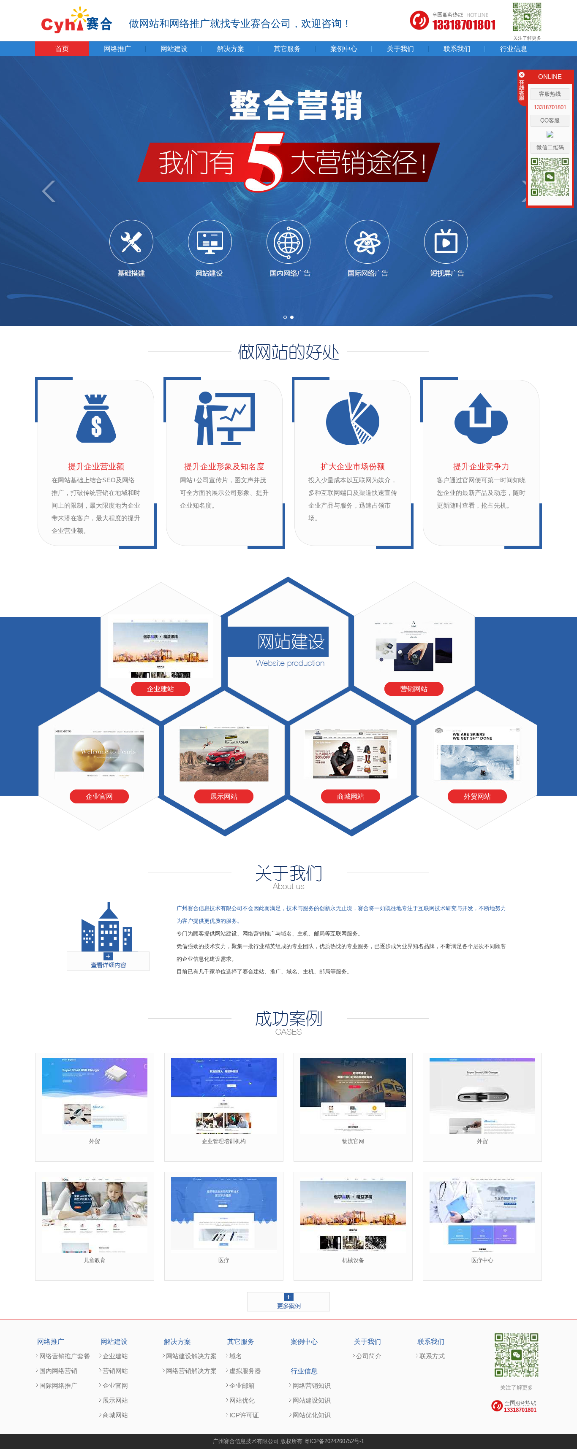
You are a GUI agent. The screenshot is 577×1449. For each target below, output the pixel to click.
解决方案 (230, 48)
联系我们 (457, 48)
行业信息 (513, 48)
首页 (62, 48)
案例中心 (343, 48)
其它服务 (287, 48)
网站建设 (174, 48)
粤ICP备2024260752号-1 (334, 1441)
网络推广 (117, 48)
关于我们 (400, 48)
